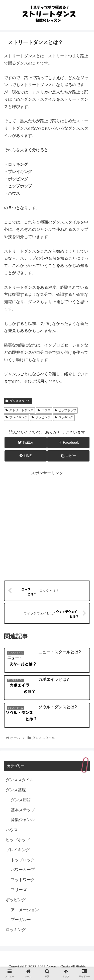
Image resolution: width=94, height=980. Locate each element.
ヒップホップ (67, 410)
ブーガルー (21, 919)
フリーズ (19, 890)
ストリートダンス (21, 410)
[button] (84, 630)
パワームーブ (23, 870)
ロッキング (65, 417)
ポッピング (42, 417)
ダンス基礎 (16, 790)
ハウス (45, 410)
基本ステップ (23, 810)
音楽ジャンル (23, 820)
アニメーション (25, 910)
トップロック (23, 860)
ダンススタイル (20, 401)
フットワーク (23, 880)
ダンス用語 (21, 800)
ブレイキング (18, 417)
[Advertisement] (47, 524)
